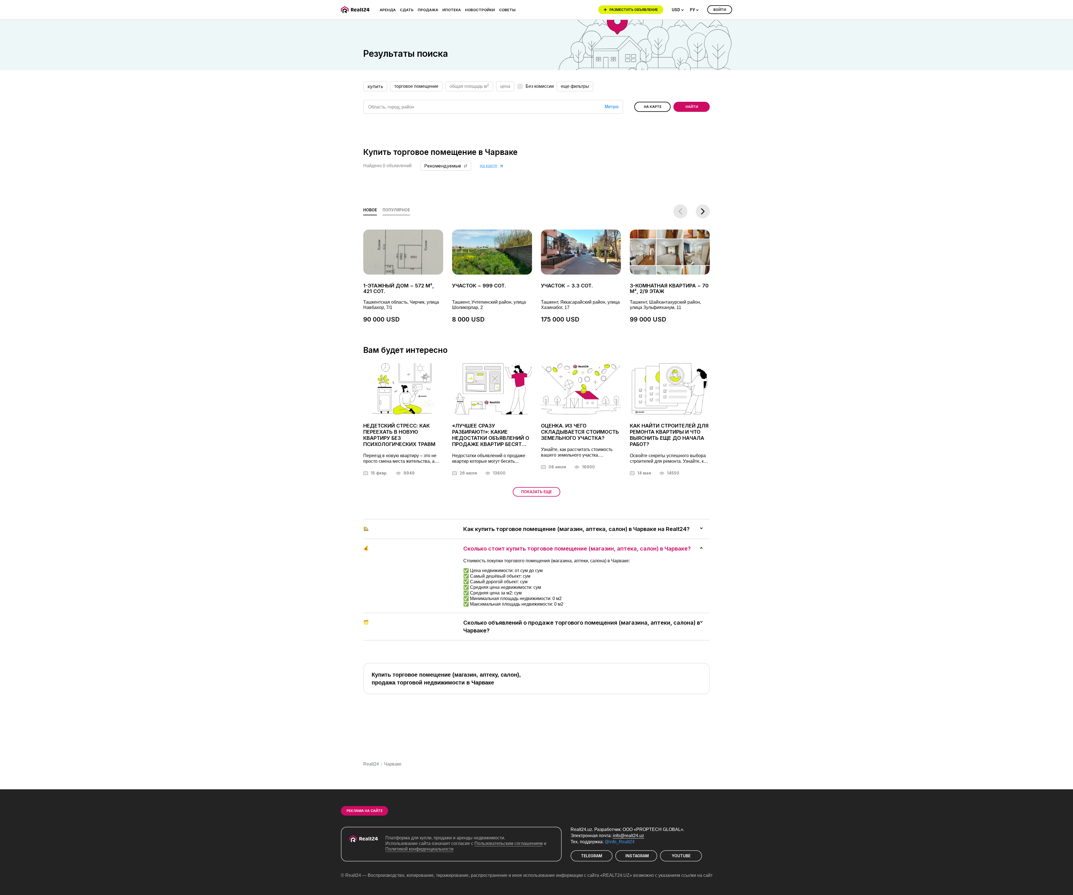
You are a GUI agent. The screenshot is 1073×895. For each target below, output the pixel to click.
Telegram (591, 855)
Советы (507, 10)
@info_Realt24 (620, 841)
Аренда (388, 10)
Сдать (407, 10)
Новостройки (480, 10)
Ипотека (451, 10)
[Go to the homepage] (356, 9)
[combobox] (678, 10)
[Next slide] (703, 211)
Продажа (428, 10)
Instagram (637, 855)
